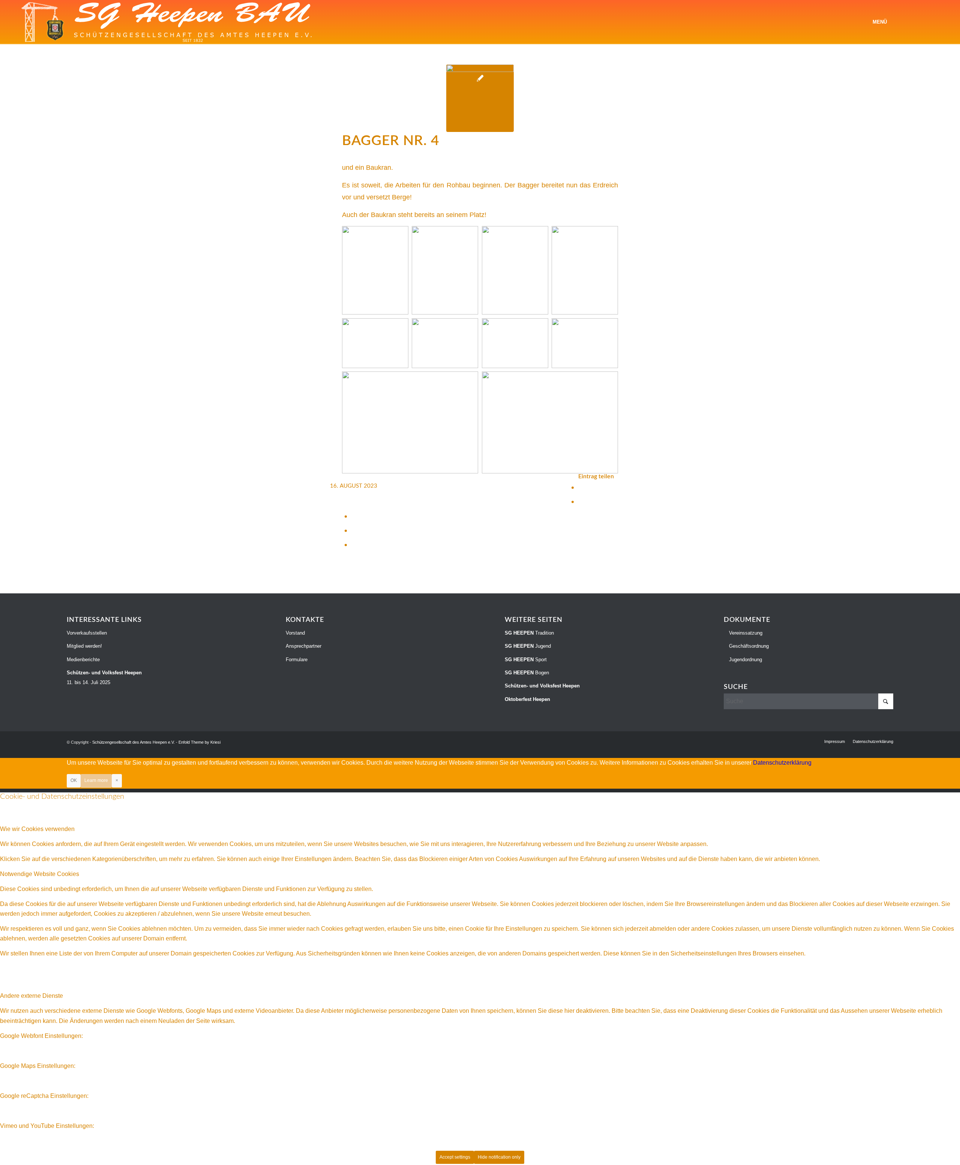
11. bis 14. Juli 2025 (104, 677)
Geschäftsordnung (748, 646)
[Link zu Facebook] (913, 21)
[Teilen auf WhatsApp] (354, 516)
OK (73, 780)
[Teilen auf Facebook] (581, 487)
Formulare (297, 659)
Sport (526, 659)
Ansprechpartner (303, 646)
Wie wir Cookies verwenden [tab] (37, 829)
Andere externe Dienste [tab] (31, 996)
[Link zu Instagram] (924, 21)
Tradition (529, 633)
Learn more (96, 780)
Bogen (527, 672)
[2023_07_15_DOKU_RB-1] (480, 98)
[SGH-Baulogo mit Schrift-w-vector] (167, 22)
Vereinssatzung (745, 633)
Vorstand (295, 633)
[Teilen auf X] (581, 501)
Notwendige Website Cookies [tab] (39, 874)
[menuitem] (880, 22)
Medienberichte (83, 659)
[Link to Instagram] (354, 544)
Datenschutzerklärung (782, 762)
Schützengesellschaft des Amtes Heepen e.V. (133, 742)
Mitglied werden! (84, 646)
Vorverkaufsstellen (87, 633)
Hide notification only (499, 1157)
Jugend (528, 646)
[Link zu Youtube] (935, 21)
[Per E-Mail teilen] (354, 530)
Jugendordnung (745, 659)
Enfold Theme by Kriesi (199, 742)
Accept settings (455, 1157)
